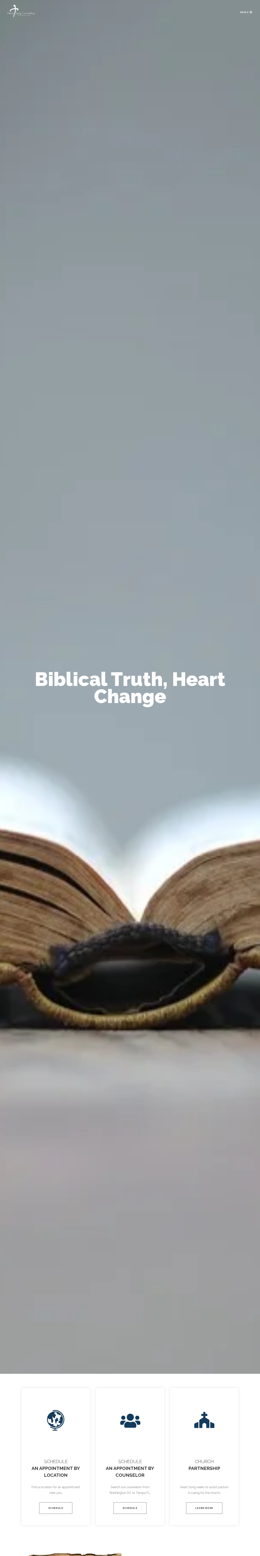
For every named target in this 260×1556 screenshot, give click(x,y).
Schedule (55, 1508)
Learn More (204, 1508)
